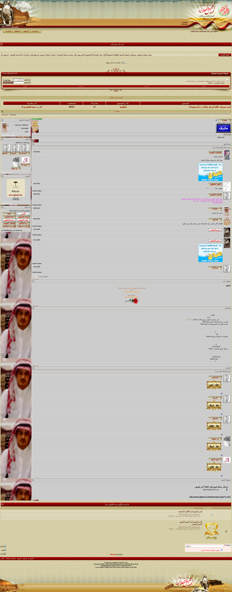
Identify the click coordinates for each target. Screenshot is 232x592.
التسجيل (203, 86)
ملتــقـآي (16, 198)
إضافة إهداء (13, 114)
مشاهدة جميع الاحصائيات (8, 135)
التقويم (25, 86)
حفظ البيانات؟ (7, 80)
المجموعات (81, 86)
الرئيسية (24, 558)
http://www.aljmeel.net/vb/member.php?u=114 (210, 497)
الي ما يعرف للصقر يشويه (210, 320)
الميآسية (123, 101)
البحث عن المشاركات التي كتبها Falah (215, 322)
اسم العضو (27, 80)
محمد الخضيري (30, 101)
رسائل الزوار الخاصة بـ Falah (218, 349)
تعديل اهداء (5, 114)
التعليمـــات (146, 86)
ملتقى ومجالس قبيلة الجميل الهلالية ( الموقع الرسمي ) (209, 81)
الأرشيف (19, 558)
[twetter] (3, 550)
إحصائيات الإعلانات (10, 558)
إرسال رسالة (227, 134)
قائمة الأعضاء (189, 81)
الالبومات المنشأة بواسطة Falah (217, 336)
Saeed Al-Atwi (126, 565)
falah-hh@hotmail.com (211, 490)
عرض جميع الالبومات (7, 203)
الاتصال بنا (31, 558)
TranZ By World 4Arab (131, 564)
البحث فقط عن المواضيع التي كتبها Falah (214, 324)
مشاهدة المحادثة (37, 190)
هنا (216, 188)
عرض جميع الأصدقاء (6, 172)
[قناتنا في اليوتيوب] (3, 554)
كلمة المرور (27, 82)
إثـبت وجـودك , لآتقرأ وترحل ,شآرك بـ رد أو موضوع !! (210, 101)
